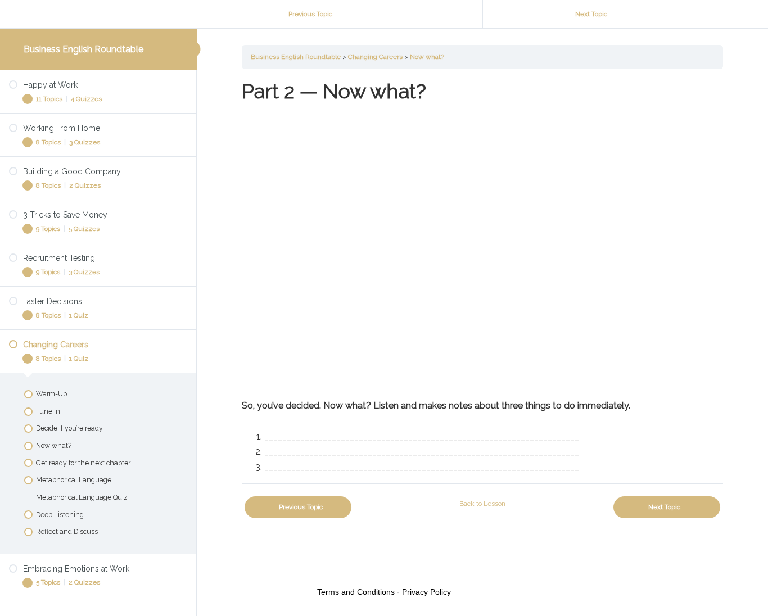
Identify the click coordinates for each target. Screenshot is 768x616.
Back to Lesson (482, 504)
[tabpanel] (482, 276)
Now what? (427, 57)
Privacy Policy (426, 591)
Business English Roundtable (83, 49)
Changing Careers (375, 57)
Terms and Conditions (356, 591)
